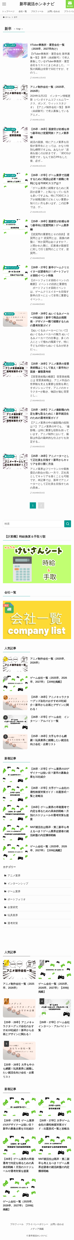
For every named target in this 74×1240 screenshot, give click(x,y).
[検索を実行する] (67, 523)
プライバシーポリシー (37, 1224)
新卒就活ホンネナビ (37, 4)
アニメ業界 (14, 875)
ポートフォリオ (17, 899)
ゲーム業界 (14, 891)
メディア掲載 (37, 1229)
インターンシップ (18, 883)
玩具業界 (13, 915)
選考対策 (13, 923)
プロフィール (17, 1224)
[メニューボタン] (4, 4)
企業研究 (13, 907)
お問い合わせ (57, 1224)
